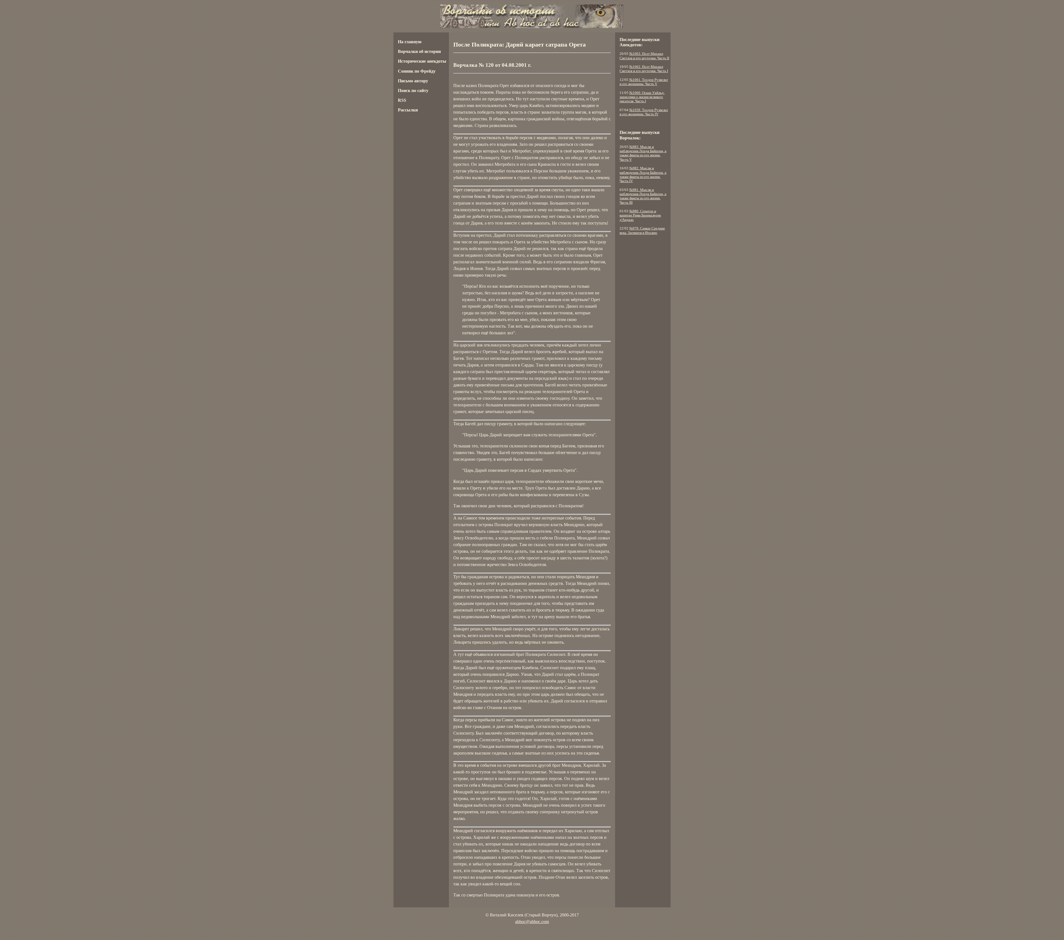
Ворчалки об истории (419, 51)
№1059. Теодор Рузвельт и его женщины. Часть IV (644, 112)
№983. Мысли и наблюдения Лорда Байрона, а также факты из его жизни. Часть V (643, 153)
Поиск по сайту (413, 90)
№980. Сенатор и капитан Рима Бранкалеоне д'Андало (640, 215)
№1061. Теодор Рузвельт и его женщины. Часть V (644, 82)
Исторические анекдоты (422, 61)
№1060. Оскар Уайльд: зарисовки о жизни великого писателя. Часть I (642, 97)
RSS (402, 100)
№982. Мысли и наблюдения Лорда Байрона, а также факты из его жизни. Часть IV (643, 174)
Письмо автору (413, 80)
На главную (409, 41)
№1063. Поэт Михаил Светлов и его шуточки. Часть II (644, 56)
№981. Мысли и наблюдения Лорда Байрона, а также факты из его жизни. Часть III (643, 196)
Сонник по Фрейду (417, 71)
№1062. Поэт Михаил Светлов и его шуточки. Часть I (644, 69)
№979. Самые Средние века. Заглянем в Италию (642, 230)
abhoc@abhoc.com (532, 921)
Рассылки (408, 110)
